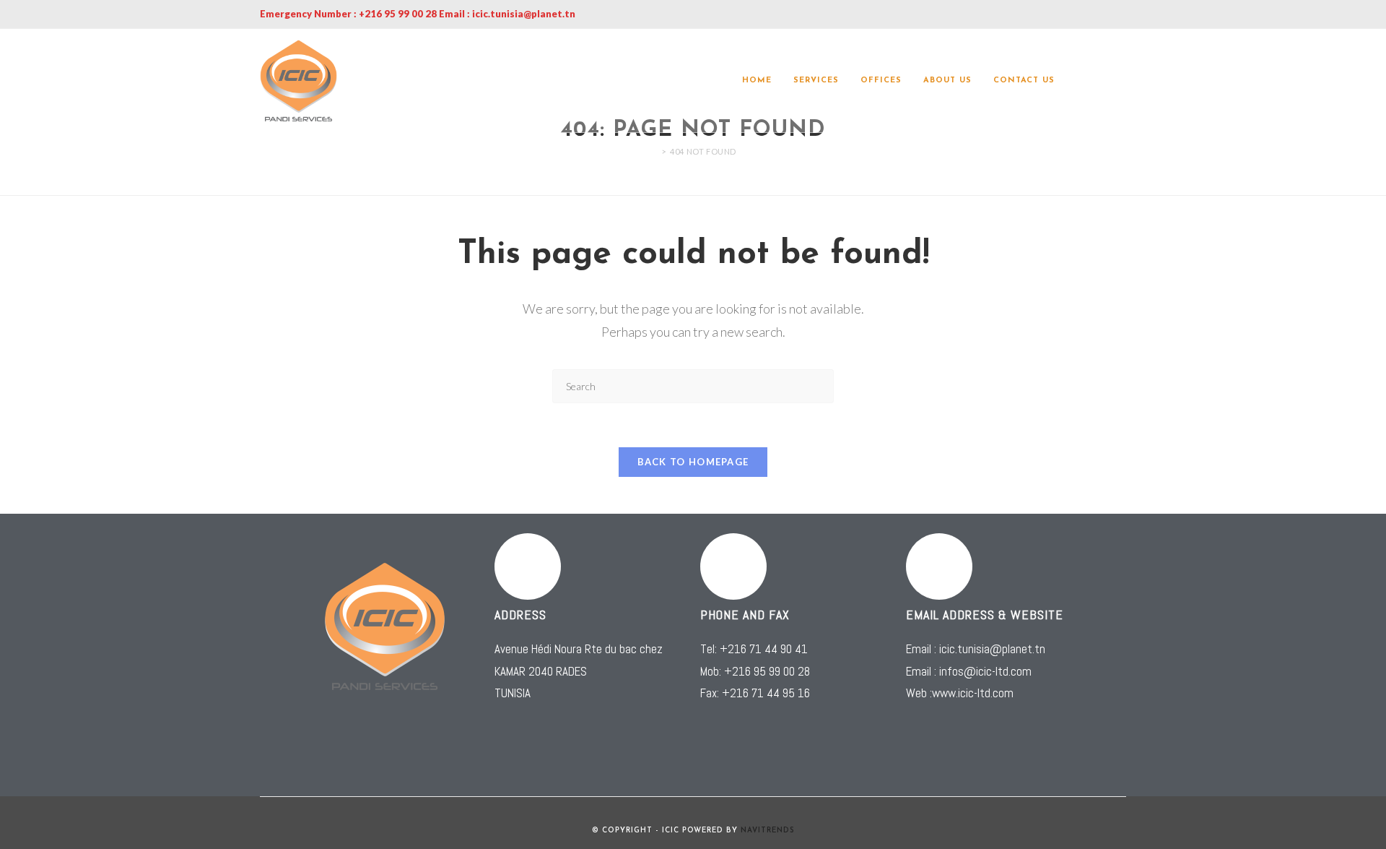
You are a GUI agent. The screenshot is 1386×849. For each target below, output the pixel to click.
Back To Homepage (693, 461)
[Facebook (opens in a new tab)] (1101, 81)
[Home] (653, 151)
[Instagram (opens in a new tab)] (1122, 81)
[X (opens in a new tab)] (1081, 81)
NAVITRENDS (768, 831)
